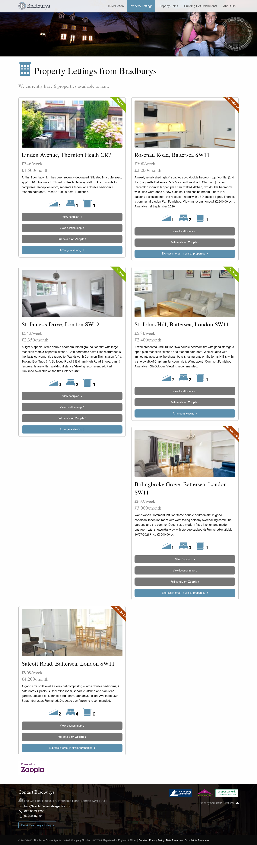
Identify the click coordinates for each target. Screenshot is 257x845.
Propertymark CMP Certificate (217, 803)
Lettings (141, 6)
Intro (116, 6)
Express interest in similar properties (184, 253)
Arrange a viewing (71, 250)
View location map (71, 228)
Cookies (143, 840)
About (229, 6)
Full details (71, 239)
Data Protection (174, 840)
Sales (168, 6)
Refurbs (200, 6)
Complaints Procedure (197, 840)
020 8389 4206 (34, 811)
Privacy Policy (156, 840)
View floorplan (71, 217)
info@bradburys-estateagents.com (47, 806)
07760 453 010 (34, 816)
